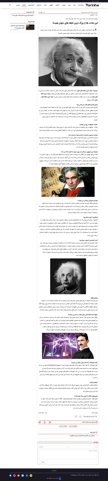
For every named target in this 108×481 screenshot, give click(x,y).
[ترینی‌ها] (92, 5)
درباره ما (92, 1)
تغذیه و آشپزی (31, 5)
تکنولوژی (51, 5)
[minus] (76, 416)
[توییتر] (50, 422)
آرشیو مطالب (54, 470)
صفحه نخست (81, 5)
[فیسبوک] (45, 422)
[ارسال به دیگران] (41, 12)
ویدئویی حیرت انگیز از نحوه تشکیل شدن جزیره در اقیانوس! (82, 436)
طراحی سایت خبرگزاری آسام (52, 478)
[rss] (31, 475)
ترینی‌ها (74, 475)
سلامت (45, 5)
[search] (10, 5)
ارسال (43, 462)
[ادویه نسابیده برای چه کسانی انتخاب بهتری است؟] (30, 27)
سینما (74, 5)
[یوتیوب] (18, 475)
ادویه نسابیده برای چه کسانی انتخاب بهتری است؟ (22, 15)
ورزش (69, 5)
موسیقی (64, 5)
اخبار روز (18, 5)
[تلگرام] (39, 422)
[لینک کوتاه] (44, 12)
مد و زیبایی (39, 5)
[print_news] (39, 12)
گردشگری (57, 5)
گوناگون (24, 5)
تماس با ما (97, 1)
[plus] (80, 416)
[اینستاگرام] (14, 475)
